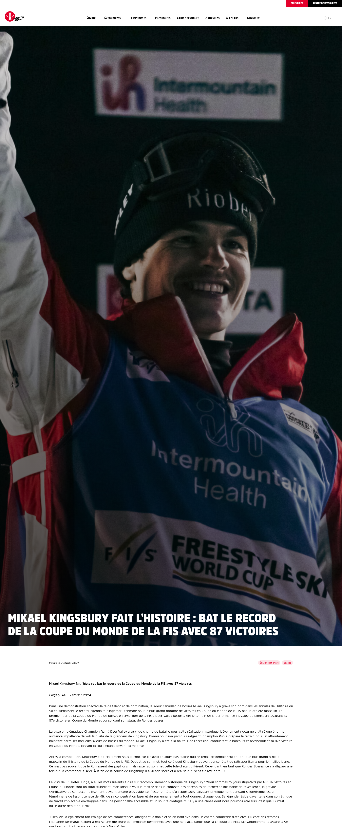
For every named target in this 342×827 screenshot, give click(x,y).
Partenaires (163, 18)
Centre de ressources (325, 3)
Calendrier (297, 3)
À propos (232, 18)
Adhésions (212, 18)
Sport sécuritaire (188, 18)
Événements (112, 18)
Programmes (137, 18)
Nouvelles (253, 18)
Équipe (91, 18)
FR (329, 18)
